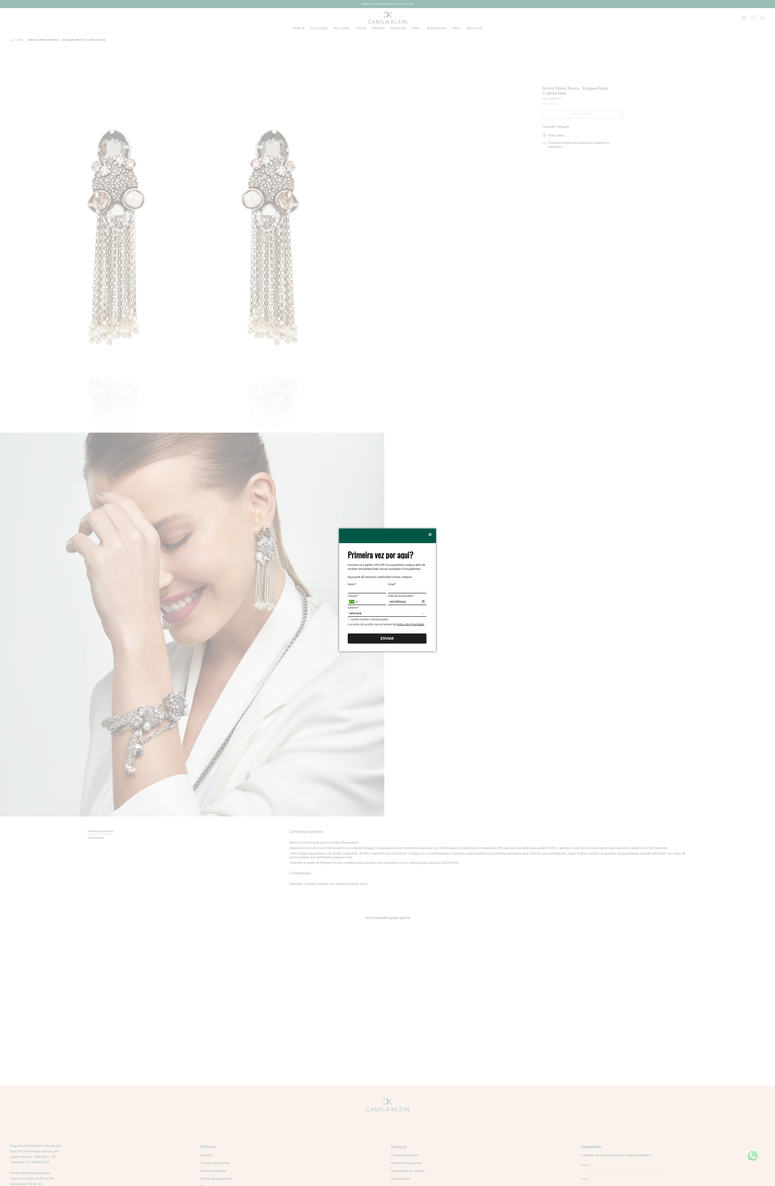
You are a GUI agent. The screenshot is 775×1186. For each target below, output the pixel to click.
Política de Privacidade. (410, 624)
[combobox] (354, 602)
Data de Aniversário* (401, 596)
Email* (392, 584)
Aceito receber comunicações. (369, 619)
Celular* (353, 596)
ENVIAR (387, 638)
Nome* (352, 584)
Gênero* (353, 607)
